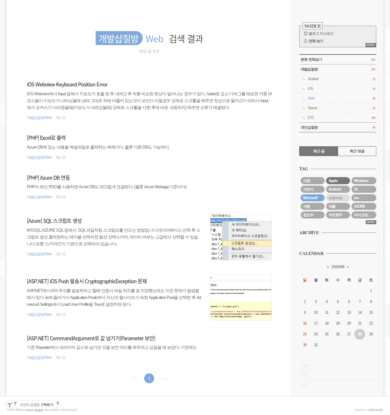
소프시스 (335, 198)
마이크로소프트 (365, 215)
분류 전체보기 (338, 59)
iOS (341, 88)
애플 (332, 206)
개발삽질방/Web (39, 118)
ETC (341, 118)
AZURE (359, 206)
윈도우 (308, 215)
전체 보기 (316, 41)
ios (356, 198)
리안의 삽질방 (34, 410)
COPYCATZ (375, 410)
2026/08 (337, 266)
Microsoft (310, 198)
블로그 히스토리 (321, 33)
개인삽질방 (338, 127)
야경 (306, 181)
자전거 (308, 189)
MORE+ (370, 44)
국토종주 (335, 215)
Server (341, 108)
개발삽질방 (338, 69)
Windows (361, 181)
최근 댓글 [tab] (357, 151)
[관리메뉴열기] (9, 405)
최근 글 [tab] (318, 151)
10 (355, 189)
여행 (306, 206)
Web (341, 98)
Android (341, 79)
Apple (333, 181)
